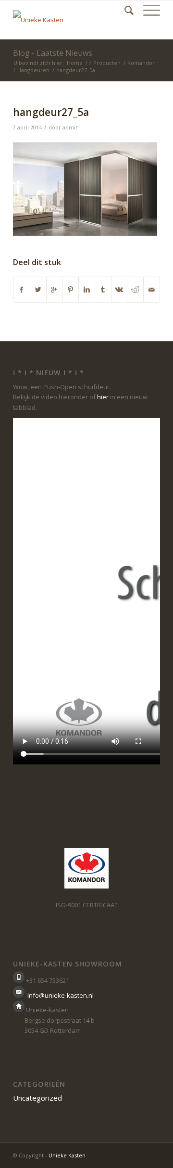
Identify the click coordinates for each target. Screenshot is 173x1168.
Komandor (141, 62)
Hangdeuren (33, 70)
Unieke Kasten (67, 1155)
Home (75, 62)
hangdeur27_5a (51, 112)
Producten (107, 62)
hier (103, 397)
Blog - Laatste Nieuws (52, 53)
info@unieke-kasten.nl (60, 995)
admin (70, 127)
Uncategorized (37, 1098)
